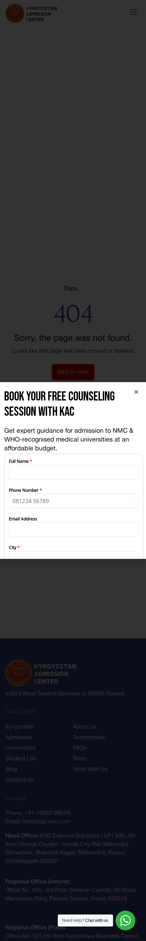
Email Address (23, 519)
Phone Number (25, 490)
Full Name (20, 461)
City (14, 547)
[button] (136, 391)
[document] (73, 470)
